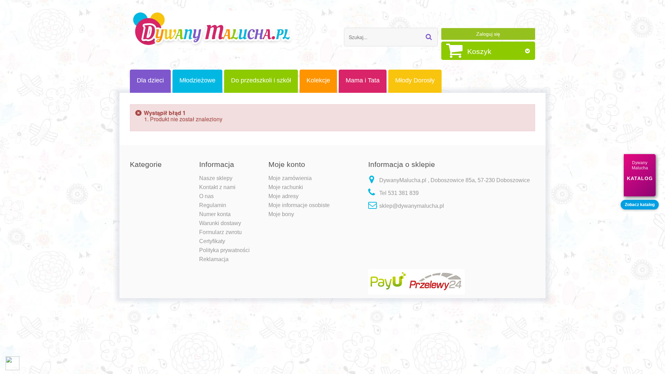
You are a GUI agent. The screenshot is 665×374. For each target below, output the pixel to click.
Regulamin (212, 205)
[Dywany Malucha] (212, 29)
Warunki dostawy (220, 223)
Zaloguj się (488, 34)
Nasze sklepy (215, 178)
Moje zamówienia (290, 178)
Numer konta (215, 214)
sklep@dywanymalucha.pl (411, 206)
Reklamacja (214, 259)
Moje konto (286, 164)
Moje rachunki (285, 187)
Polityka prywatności (224, 250)
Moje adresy (283, 196)
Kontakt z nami (217, 187)
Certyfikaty (212, 241)
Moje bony (281, 214)
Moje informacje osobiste (299, 205)
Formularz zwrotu (220, 232)
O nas (206, 196)
